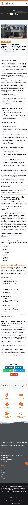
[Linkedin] (6, 461)
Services (3, 474)
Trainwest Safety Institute (8, 239)
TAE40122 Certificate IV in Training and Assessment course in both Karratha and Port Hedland (13, 265)
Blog (2, 476)
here (2, 346)
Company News (6, 41)
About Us (3, 472)
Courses (3, 470)
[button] (9, 367)
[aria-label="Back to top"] (26, 463)
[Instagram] (4, 461)
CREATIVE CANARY (15, 503)
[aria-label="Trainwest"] (7, 3)
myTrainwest (4, 468)
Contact (3, 478)
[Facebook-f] (1, 461)
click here (19, 192)
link (20, 355)
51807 (20, 500)
